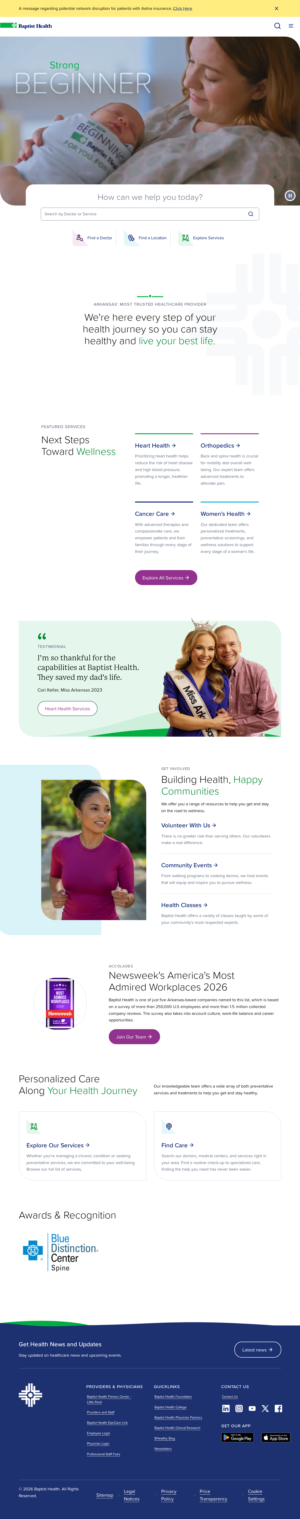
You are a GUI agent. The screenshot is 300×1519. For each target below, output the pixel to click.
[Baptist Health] (49, 1395)
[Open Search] (277, 25)
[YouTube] (252, 1408)
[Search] (250, 214)
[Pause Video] (290, 195)
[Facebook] (278, 1408)
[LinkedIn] (226, 1408)
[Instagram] (239, 1408)
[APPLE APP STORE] (276, 1437)
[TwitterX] (265, 1408)
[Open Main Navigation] (291, 26)
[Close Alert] (276, 8)
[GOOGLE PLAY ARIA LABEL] (237, 1437)
